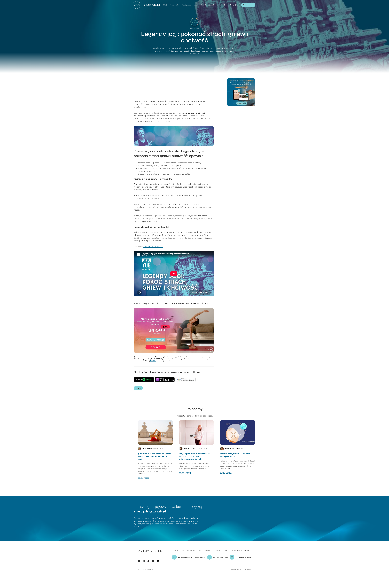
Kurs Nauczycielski (207, 5)
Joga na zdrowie (202, 448)
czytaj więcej (144, 478)
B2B (182, 550)
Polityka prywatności (236, 569)
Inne (241, 448)
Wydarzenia (174, 5)
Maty (195, 5)
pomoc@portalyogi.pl (243, 557)
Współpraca (186, 5)
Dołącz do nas (248, 5)
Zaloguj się (234, 5)
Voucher (175, 550)
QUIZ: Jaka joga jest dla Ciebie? (240, 550)
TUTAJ (153, 361)
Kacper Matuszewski (153, 246)
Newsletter (217, 550)
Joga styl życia (158, 448)
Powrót (138, 388)
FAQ (225, 550)
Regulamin (248, 569)
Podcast (207, 550)
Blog (165, 5)
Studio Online (152, 4)
